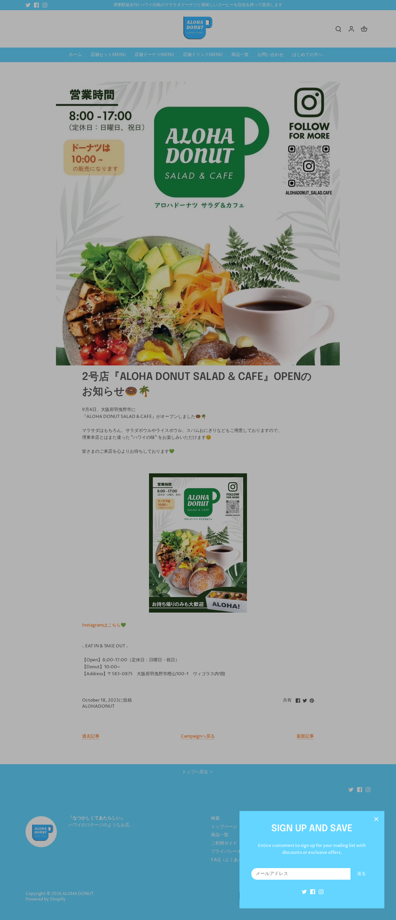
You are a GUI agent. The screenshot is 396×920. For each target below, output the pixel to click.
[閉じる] (376, 819)
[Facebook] (312, 892)
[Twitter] (304, 892)
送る (361, 874)
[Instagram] (321, 892)
